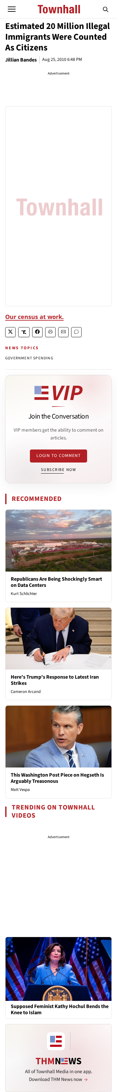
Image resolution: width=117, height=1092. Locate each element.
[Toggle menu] (11, 9)
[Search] (105, 9)
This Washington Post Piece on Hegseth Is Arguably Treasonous (57, 778)
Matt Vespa (20, 790)
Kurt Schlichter (24, 594)
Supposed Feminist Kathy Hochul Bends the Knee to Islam (60, 1009)
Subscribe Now (58, 470)
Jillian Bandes (21, 59)
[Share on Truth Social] (24, 332)
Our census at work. (34, 317)
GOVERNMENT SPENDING (29, 358)
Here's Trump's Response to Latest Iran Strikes (55, 680)
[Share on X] (10, 332)
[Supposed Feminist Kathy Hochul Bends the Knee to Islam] (58, 968)
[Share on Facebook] (37, 332)
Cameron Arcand (26, 692)
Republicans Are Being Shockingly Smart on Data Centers (56, 582)
